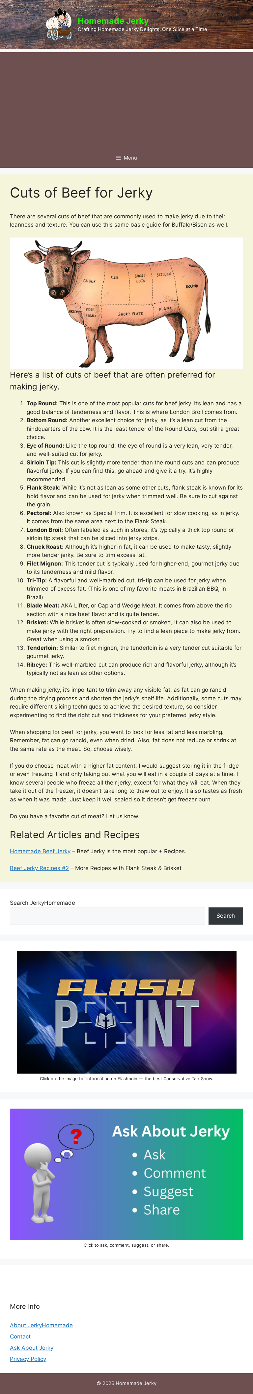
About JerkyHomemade (41, 1325)
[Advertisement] (126, 98)
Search (225, 915)
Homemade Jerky (113, 21)
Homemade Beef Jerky (40, 851)
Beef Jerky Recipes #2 (39, 868)
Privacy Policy (28, 1359)
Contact (20, 1336)
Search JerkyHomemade (42, 902)
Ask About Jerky (31, 1347)
